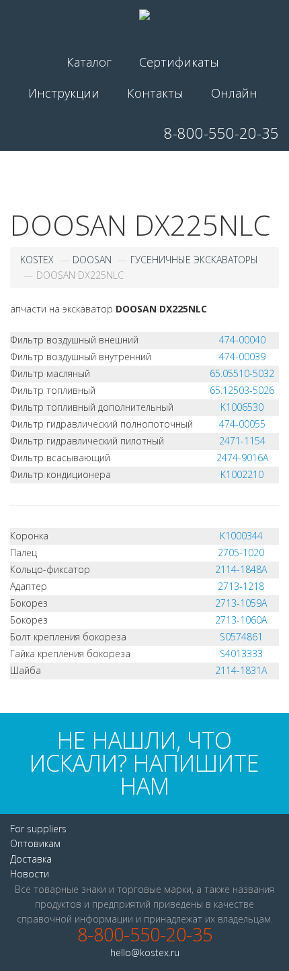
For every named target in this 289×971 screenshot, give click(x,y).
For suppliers (38, 828)
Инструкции (63, 93)
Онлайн (234, 93)
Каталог (89, 62)
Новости (29, 873)
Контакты (155, 93)
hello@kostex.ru (144, 952)
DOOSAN (92, 259)
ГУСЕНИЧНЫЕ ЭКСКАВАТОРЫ (194, 259)
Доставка (31, 858)
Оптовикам (35, 843)
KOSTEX (37, 259)
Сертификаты (179, 62)
